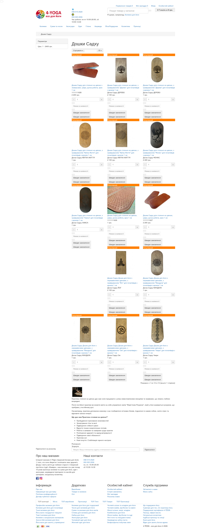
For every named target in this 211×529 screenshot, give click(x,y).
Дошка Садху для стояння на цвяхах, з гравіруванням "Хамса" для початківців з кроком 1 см (87, 217)
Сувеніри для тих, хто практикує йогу (158, 507)
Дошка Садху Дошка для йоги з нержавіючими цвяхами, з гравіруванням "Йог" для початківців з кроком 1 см (122, 281)
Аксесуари (70, 26)
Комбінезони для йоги (116, 512)
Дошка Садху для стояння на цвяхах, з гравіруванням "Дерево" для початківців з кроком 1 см (123, 87)
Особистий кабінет (114, 489)
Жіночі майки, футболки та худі (119, 515)
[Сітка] (89, 49)
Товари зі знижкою (79, 491)
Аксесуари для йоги (79, 517)
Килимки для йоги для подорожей (85, 505)
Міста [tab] (55, 501)
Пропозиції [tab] (82, 501)
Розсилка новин (113, 496)
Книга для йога (149, 520)
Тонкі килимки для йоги (45, 510)
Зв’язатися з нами (150, 489)
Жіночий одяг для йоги (81, 522)
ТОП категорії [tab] (43, 501)
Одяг (80, 26)
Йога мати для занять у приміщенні (50, 522)
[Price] (95, 49)
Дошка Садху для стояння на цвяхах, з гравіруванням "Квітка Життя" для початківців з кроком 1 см (87, 152)
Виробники (76, 489)
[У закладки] (73, 103)
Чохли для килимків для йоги (83, 507)
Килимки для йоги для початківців (49, 507)
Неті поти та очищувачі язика (119, 517)
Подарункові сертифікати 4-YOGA (156, 510)
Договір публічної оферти (46, 496)
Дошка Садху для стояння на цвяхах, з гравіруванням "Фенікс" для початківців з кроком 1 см (158, 152)
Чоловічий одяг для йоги (81, 520)
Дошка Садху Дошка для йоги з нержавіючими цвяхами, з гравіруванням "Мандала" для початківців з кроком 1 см (155, 281)
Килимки (43, 26)
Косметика (125, 26)
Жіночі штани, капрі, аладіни (118, 510)
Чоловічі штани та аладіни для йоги (121, 505)
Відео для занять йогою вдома (155, 522)
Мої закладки (112, 494)
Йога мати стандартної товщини (49, 512)
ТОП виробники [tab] (67, 501)
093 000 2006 (77, 17)
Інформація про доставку (46, 491)
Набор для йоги (78, 515)
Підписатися (150, 449)
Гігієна (88, 26)
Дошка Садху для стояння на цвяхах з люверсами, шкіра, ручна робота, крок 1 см (87, 87)
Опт (73, 494)
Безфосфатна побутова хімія (119, 522)
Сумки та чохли (56, 26)
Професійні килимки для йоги (48, 505)
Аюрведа (98, 26)
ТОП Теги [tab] (94, 501)
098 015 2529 (77, 11)
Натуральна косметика (152, 515)
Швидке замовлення (81, 116)
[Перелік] (86, 49)
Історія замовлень (114, 491)
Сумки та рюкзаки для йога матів (85, 510)
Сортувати (77, 50)
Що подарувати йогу (151, 505)
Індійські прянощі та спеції (153, 517)
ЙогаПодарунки (111, 26)
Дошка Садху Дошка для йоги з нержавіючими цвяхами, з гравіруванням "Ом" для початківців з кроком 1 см (122, 349)
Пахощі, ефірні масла (152, 512)
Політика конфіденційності (46, 494)
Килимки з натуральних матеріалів (49, 517)
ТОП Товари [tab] (107, 501)
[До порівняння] (73, 109)
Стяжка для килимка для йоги (83, 512)
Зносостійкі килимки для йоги (47, 520)
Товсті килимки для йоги (45, 515)
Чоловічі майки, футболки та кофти (121, 507)
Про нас (39, 489)
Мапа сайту (147, 491)
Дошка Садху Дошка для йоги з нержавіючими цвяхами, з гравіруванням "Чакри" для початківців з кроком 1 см (159, 349)
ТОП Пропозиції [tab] (122, 501)
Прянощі (137, 26)
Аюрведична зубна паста (117, 520)
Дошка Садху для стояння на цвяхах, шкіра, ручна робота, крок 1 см (122, 216)
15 (99, 50)
